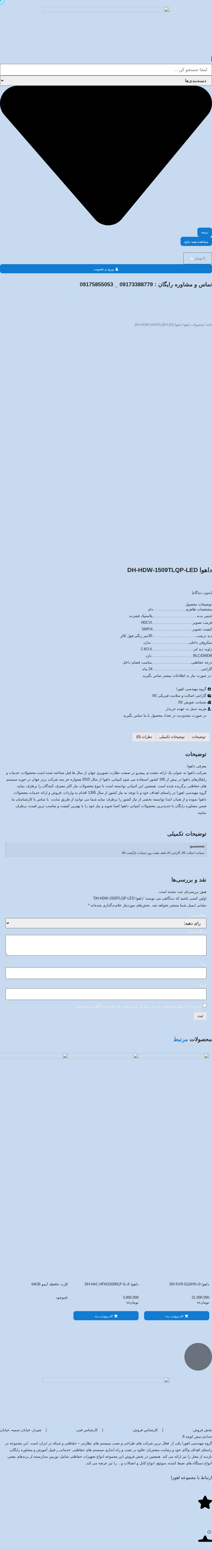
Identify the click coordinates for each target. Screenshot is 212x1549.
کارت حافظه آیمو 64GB (49, 1284)
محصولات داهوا (194, 324)
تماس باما (95, 302)
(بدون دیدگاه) (202, 593)
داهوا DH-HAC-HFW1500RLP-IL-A (112, 1284)
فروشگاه (170, 302)
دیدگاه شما (196, 932)
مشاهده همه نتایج (196, 242)
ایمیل (201, 985)
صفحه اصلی (197, 302)
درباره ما (69, 302)
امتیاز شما (197, 915)
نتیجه (204, 232)
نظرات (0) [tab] (144, 737)
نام (203, 964)
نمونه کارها (141, 302)
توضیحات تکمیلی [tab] (172, 737)
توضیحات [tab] (199, 737)
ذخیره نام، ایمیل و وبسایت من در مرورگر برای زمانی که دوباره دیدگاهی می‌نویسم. (139, 1006)
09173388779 (179, 1430)
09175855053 (119, 1430)
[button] (176, 1315)
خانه (209, 324)
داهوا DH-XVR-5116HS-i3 (189, 1284)
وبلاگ (118, 302)
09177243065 (62, 1430)
